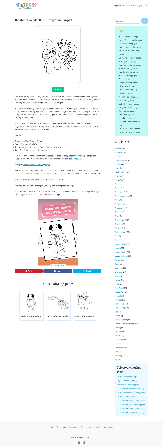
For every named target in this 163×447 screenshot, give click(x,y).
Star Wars (119, 340)
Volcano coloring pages (128, 90)
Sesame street (121, 320)
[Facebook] (79, 442)
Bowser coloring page (126, 396)
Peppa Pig (119, 292)
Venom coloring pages (128, 82)
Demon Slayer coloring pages (131, 47)
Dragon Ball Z (120, 220)
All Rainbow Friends (57, 316)
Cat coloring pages (127, 100)
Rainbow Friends (122, 304)
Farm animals (120, 232)
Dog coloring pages (127, 111)
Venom (118, 355)
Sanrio (117, 316)
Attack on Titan (121, 160)
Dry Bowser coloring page (127, 381)
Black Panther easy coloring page (131, 388)
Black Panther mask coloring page (131, 404)
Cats (116, 188)
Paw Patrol (119, 288)
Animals (118, 156)
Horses (118, 248)
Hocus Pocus (120, 244)
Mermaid (118, 272)
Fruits (117, 240)
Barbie (117, 164)
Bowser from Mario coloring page (131, 392)
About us (75, 427)
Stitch (117, 344)
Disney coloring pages (128, 93)
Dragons (118, 224)
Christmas (119, 192)
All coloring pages (134, 5)
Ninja (117, 284)
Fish (116, 236)
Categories (117, 5)
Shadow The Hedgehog (124, 324)
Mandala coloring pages (129, 118)
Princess (118, 300)
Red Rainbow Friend (31, 316)
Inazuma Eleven (121, 256)
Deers (117, 200)
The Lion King (120, 347)
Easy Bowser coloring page (128, 385)
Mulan (117, 276)
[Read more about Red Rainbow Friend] (31, 302)
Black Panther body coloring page (131, 408)
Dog (116, 216)
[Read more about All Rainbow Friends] (58, 302)
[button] (123, 5)
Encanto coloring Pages (129, 36)
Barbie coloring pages (128, 75)
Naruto (118, 280)
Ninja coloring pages (127, 86)
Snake (117, 328)
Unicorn (118, 351)
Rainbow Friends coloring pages (36, 164)
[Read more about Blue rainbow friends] (85, 302)
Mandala (118, 268)
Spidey (117, 336)
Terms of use (86, 427)
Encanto (118, 228)
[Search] (144, 21)
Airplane (118, 148)
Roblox (118, 312)
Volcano (118, 359)
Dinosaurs (119, 208)
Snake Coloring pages (128, 79)
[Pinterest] (84, 442)
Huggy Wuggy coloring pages (131, 40)
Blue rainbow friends (84, 316)
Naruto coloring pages (128, 72)
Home (52, 427)
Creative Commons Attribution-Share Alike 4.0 (35, 173)
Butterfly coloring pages (129, 104)
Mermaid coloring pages (129, 97)
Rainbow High (120, 308)
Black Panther (120, 172)
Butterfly (118, 180)
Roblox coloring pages (128, 68)
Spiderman (119, 332)
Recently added (63, 427)
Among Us (119, 152)
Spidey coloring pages (128, 43)
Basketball (119, 168)
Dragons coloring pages (129, 107)
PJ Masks (118, 296)
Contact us (108, 427)
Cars (117, 184)
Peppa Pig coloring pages (129, 132)
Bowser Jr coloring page (127, 377)
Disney (117, 212)
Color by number (122, 196)
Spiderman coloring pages (130, 58)
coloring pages (76, 159)
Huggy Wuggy (120, 252)
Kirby (117, 264)
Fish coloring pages (127, 114)
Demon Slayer (121, 204)
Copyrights (97, 427)
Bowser (118, 176)
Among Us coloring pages (129, 61)
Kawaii (117, 260)
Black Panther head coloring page (131, 400)
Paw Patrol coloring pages (130, 65)
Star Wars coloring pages (129, 129)
